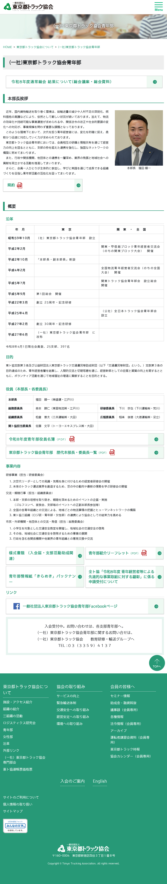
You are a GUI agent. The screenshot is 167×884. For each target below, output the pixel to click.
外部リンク (11, 750)
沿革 (6, 743)
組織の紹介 (11, 709)
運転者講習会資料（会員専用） (129, 740)
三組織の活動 (13, 716)
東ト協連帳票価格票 (17, 769)
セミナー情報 (120, 696)
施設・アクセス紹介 (17, 702)
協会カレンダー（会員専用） (131, 756)
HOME (7, 47)
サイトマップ (13, 811)
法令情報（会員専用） (126, 723)
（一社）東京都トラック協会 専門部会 (25, 760)
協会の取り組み (71, 687)
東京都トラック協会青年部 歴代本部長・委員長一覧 (58, 452)
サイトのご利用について (21, 797)
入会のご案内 (72, 781)
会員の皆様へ (122, 687)
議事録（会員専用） (125, 709)
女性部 (8, 736)
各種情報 (116, 716)
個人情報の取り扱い (17, 804)
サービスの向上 (68, 696)
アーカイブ (118, 730)
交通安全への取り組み (73, 709)
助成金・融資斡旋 (123, 702)
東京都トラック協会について (35, 47)
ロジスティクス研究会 (19, 722)
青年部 (8, 729)
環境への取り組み (70, 723)
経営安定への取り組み (73, 716)
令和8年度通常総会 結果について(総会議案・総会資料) (61, 81)
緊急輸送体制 (66, 702)
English (100, 781)
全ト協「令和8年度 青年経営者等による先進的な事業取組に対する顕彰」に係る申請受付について (122, 576)
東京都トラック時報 (125, 749)
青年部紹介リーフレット (114, 553)
